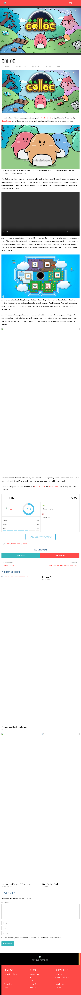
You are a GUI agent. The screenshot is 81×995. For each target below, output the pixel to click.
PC (5, 977)
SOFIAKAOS (7, 66)
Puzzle (13, 544)
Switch (24, 544)
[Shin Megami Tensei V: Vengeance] (20, 807)
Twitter (58, 987)
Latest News (35, 974)
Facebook (59, 984)
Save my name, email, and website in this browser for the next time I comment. (33, 938)
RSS (56, 981)
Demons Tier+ (48, 577)
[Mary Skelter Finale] (61, 807)
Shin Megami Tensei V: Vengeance (16, 884)
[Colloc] (9, 509)
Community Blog (62, 977)
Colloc (8, 544)
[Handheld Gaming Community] (11, 2)
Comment (5, 902)
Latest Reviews (10, 974)
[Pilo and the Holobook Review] (20, 650)
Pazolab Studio (46, 118)
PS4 (6, 981)
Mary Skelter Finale (50, 884)
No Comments (36, 66)
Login (70, 3)
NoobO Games (6, 121)
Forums (58, 974)
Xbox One (8, 984)
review (19, 544)
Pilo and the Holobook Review (14, 727)
